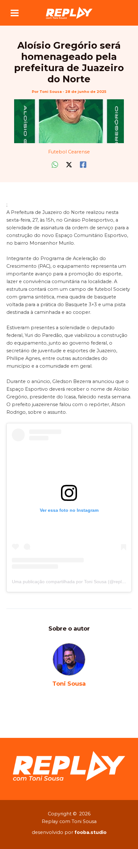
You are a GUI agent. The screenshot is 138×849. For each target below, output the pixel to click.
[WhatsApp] (55, 164)
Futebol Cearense (69, 152)
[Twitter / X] (69, 164)
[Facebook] (83, 164)
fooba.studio (90, 832)
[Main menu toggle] (14, 13)
